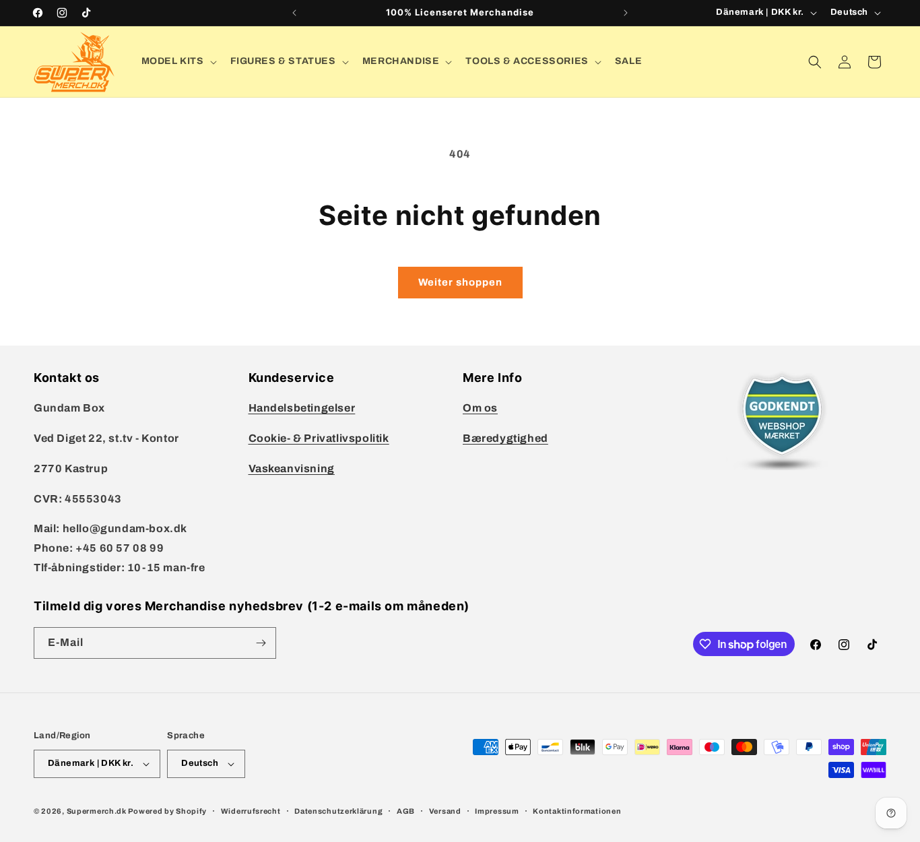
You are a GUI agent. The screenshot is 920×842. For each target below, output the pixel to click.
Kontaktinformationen (577, 811)
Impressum (497, 811)
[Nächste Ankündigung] (625, 13)
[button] (177, 61)
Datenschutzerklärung (338, 811)
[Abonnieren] (260, 643)
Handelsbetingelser (302, 408)
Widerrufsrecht (251, 811)
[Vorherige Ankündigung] (294, 13)
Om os (480, 408)
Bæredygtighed (505, 438)
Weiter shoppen (460, 282)
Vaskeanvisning (292, 468)
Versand (445, 811)
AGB (406, 811)
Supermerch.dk (97, 811)
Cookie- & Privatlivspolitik (319, 438)
